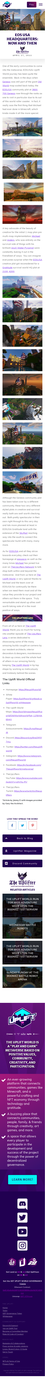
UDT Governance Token (12, 1313)
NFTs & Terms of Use (11, 1361)
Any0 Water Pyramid (22, 247)
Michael (36, 236)
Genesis (6, 81)
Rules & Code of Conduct (13, 1334)
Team (5, 1310)
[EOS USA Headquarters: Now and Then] (22, 21)
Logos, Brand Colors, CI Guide (15, 1349)
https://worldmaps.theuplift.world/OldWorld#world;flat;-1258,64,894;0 (24, 715)
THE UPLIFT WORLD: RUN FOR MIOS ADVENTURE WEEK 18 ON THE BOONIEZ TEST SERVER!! (22, 905)
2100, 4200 (8, 271)
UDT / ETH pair (26, 1296)
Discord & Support (10, 1325)
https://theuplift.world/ (30, 689)
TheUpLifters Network (22, 566)
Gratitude (7, 267)
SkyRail (23, 533)
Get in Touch (8, 1352)
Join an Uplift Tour (10, 1328)
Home (5, 1308)
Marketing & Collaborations (14, 1343)
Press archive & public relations (15, 1346)
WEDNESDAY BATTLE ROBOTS (22, 928)
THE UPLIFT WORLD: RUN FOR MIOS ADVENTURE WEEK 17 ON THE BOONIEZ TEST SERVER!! (22, 952)
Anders (10, 240)
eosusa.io (22, 559)
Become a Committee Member (15, 1331)
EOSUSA (7, 89)
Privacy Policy (8, 1364)
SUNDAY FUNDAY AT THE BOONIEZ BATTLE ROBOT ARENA (22, 977)
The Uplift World (20, 665)
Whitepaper (8, 1316)
